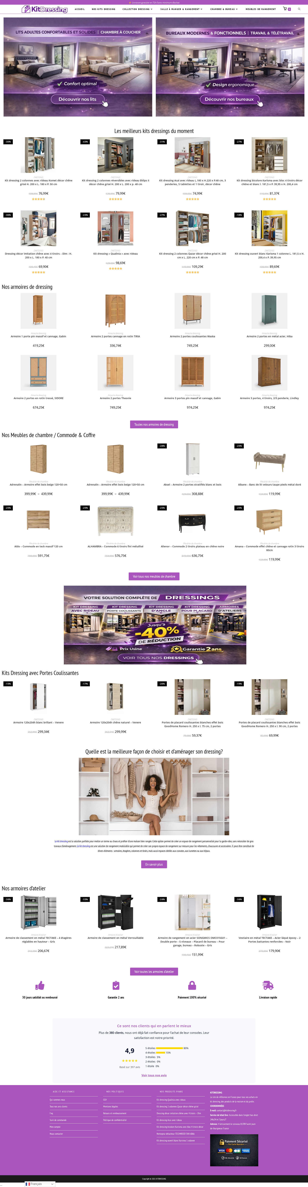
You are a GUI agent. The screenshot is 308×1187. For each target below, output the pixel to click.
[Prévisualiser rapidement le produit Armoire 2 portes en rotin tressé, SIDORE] (74, 361)
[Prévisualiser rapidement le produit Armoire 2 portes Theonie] (151, 361)
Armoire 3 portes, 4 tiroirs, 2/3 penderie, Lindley (269, 398)
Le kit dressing (61, 841)
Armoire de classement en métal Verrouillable (115, 938)
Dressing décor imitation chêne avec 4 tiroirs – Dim (179, 1113)
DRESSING (38, 177)
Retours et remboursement (114, 1113)
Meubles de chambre (38, 481)
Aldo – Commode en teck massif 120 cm (38, 546)
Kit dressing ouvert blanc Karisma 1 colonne (176, 1140)
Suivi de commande (58, 1120)
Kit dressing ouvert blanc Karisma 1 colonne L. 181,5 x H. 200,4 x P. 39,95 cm (269, 255)
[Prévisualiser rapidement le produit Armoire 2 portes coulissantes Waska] (228, 299)
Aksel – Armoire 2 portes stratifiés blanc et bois (192, 484)
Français (36, 1183)
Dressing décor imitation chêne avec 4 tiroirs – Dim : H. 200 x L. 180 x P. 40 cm (38, 255)
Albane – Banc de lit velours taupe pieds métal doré (269, 484)
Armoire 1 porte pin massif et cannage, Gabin (38, 336)
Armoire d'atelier (38, 934)
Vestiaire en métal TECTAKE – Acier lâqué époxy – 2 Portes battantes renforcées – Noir (270, 939)
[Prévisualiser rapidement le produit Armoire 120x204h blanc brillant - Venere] (74, 685)
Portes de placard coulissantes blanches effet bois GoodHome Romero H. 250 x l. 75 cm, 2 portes (192, 724)
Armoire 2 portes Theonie (115, 398)
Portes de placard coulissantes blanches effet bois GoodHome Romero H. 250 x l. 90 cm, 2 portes (269, 724)
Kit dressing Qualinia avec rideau (171, 1099)
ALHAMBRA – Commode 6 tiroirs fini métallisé (115, 546)
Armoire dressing (38, 333)
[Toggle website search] (299, 9)
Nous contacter (56, 1133)
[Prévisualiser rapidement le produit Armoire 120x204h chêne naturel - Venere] (151, 685)
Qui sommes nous (57, 1099)
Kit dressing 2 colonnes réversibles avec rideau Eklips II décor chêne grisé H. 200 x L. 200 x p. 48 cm (115, 182)
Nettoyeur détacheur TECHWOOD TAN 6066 (175, 1133)
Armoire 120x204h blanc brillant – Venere (38, 722)
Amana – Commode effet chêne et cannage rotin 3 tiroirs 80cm (269, 548)
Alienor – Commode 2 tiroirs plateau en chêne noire (192, 546)
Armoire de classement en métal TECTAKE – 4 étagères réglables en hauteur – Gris (38, 939)
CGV (105, 1099)
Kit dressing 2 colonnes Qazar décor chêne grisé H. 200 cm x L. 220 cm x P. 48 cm (192, 255)
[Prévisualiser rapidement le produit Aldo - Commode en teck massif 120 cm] (74, 509)
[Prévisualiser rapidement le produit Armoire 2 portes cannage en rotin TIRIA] (151, 299)
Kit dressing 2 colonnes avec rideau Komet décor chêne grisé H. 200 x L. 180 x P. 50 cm (38, 182)
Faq (51, 1113)
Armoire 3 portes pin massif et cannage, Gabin (192, 398)
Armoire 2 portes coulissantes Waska (192, 336)
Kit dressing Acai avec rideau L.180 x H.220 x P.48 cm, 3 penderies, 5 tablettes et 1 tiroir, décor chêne (192, 182)
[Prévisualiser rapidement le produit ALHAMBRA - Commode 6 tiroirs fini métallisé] (151, 509)
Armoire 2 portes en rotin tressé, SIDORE (38, 398)
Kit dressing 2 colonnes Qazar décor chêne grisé (177, 1106)
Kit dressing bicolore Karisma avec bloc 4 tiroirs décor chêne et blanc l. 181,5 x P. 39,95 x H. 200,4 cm (269, 182)
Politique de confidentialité (115, 1120)
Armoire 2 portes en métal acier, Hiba (269, 336)
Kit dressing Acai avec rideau (169, 1120)
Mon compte (55, 1126)
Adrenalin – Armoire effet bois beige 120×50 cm (38, 484)
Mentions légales (110, 1106)
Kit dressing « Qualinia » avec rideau (115, 253)
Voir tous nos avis (154, 1075)
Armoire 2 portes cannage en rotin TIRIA (115, 336)
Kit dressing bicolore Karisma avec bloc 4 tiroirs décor (180, 1126)
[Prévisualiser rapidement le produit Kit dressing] (151, 216)
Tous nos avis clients (58, 1106)
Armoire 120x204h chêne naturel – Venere (115, 722)
